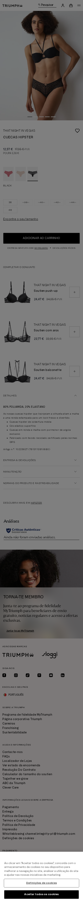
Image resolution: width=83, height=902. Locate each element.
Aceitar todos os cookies (41, 894)
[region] (41, 877)
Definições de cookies (41, 883)
